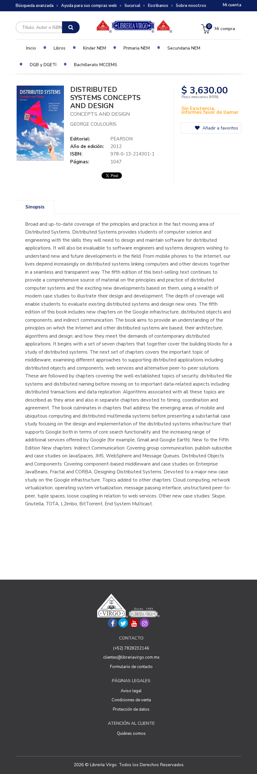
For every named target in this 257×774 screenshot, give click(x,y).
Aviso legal (131, 691)
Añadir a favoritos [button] (219, 128)
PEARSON (121, 139)
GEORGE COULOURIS (93, 124)
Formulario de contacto (131, 667)
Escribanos (158, 5)
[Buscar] (71, 27)
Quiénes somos (131, 733)
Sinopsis (35, 207)
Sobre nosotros (191, 5)
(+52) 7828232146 (131, 648)
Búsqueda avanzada (35, 5)
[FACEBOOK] (112, 623)
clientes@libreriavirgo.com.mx (131, 657)
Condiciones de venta (131, 700)
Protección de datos (131, 709)
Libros (60, 48)
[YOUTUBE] (134, 623)
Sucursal (132, 5)
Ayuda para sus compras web (89, 5)
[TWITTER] (123, 623)
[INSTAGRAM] (144, 623)
